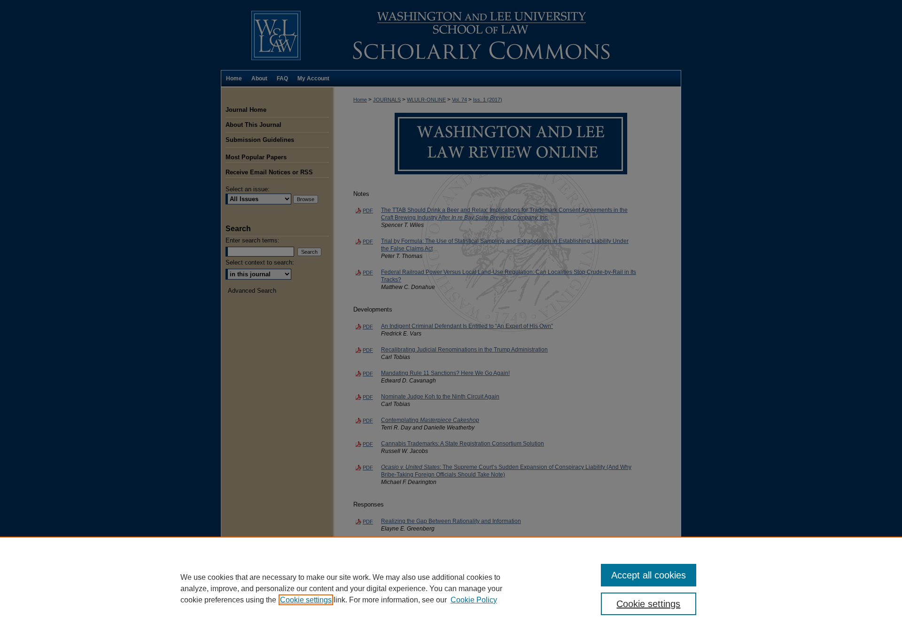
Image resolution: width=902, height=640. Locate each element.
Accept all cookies (648, 575)
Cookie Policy (474, 600)
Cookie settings (306, 600)
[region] (451, 588)
